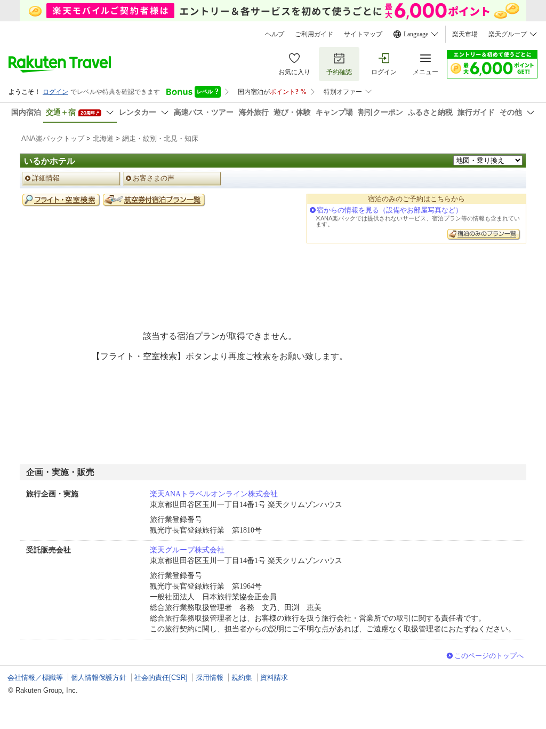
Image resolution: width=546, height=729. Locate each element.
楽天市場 (465, 34)
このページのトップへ (489, 656)
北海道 (103, 138)
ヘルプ (274, 34)
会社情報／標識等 (35, 677)
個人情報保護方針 (98, 677)
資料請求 (274, 677)
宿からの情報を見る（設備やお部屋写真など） (389, 210)
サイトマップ (363, 34)
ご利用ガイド (314, 34)
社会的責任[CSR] (161, 677)
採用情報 (209, 677)
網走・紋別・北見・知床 (160, 138)
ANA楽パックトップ (52, 138)
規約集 (241, 677)
